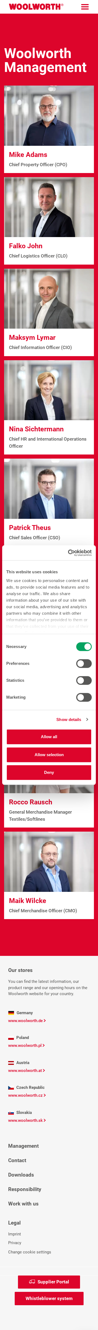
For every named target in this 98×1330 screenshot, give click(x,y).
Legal (14, 1223)
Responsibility (24, 1189)
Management (23, 1146)
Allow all (49, 736)
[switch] (84, 663)
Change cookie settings (29, 1252)
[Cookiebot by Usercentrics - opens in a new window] (69, 552)
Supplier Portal (53, 1281)
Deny (49, 772)
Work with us (23, 1204)
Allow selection (49, 754)
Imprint (14, 1234)
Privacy (14, 1242)
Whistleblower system (49, 1298)
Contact (17, 1160)
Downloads (21, 1175)
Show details (68, 719)
